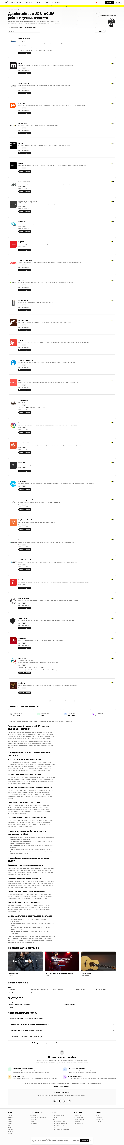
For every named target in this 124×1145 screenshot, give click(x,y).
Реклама (46, 2)
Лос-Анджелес (28, 27)
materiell (21, 280)
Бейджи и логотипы (78, 1123)
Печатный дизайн (56, 992)
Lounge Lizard (23, 320)
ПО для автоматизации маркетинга (60, 1129)
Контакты (98, 1121)
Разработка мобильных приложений (73, 1002)
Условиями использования (39, 1141)
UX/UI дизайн (11, 989)
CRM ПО (54, 1119)
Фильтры (100, 31)
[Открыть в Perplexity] (64, 1101)
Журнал (10, 1127)
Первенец (21, 242)
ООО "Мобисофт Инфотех (27, 560)
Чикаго (35, 27)
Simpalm (21, 39)
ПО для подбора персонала (58, 1115)
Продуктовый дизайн (80, 989)
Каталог (10, 1133)
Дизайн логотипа (101, 989)
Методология (99, 1119)
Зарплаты (10, 1131)
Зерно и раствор (24, 182)
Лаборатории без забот (26, 360)
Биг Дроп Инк (23, 123)
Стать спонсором (78, 1117)
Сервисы (10, 1121)
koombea (21, 540)
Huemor (21, 423)
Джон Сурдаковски (25, 260)
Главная (10, 9)
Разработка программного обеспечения (19, 1004)
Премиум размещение (79, 1119)
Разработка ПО (29, 2)
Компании (10, 1117)
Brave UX (21, 463)
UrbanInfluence (23, 300)
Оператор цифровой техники (28, 500)
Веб (12, 2)
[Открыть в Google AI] (59, 1101)
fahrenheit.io (22, 618)
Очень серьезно (24, 443)
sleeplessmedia (23, 83)
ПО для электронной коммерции (60, 1123)
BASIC (20, 163)
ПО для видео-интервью (58, 1125)
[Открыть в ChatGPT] (55, 1101)
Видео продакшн (12, 992)
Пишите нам (99, 1117)
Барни (20, 143)
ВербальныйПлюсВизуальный (29, 520)
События (10, 1123)
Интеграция (11, 1007)
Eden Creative (23, 580)
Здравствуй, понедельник (27, 202)
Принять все (85, 1140)
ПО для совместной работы (58, 1121)
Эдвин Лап (22, 638)
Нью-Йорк (21, 27)
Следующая (71, 700)
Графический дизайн (57, 989)
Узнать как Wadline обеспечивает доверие (106, 15)
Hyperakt (21, 103)
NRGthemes (22, 222)
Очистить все (111, 31)
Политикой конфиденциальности (62, 1140)
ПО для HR (54, 1117)
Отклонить (76, 1140)
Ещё (58, 2)
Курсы (9, 1125)
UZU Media (22, 481)
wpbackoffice (23, 400)
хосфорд (21, 683)
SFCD (20, 380)
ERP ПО (53, 1127)
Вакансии (10, 1129)
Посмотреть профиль (24, 53)
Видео (32, 992)
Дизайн (38, 2)
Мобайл (19, 2)
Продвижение (77, 1121)
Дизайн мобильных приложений (39, 989)
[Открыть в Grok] (69, 1101)
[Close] (90, 1140)
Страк (20, 340)
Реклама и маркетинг (69, 1004)
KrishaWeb (22, 658)
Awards (54, 2)
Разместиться (109, 2)
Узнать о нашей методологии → (62, 1086)
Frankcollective (23, 598)
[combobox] (97, 2)
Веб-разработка (12, 1002)
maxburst (21, 63)
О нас (97, 1115)
